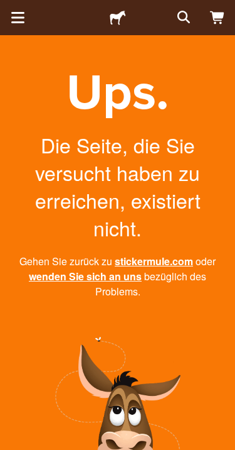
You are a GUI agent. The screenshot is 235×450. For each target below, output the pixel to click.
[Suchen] (182, 17)
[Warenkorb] (217, 17)
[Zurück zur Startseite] (117, 17)
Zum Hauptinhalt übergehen (9, 9)
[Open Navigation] (17, 17)
